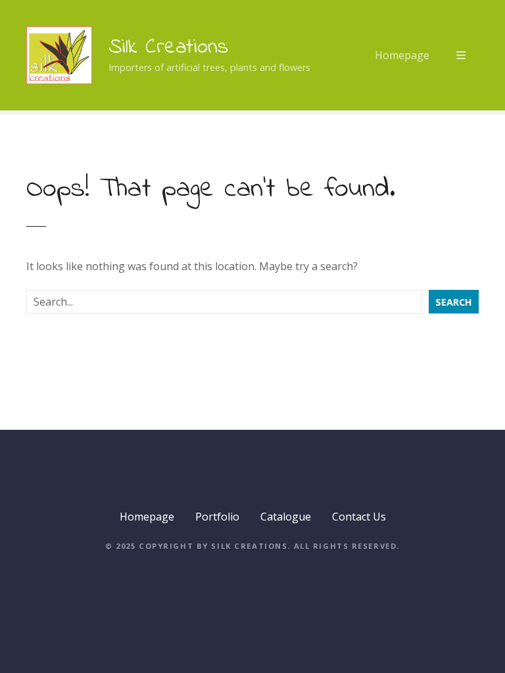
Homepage (402, 55)
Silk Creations (168, 47)
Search (453, 302)
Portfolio (217, 516)
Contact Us (359, 516)
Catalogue (285, 516)
